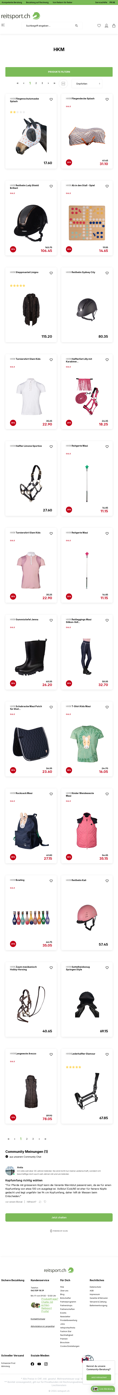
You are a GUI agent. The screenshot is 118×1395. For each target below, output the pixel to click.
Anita (20, 1167)
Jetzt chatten (59, 1217)
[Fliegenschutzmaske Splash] (31, 136)
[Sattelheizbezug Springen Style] (87, 1004)
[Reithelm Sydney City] (82, 276)
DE (113, 2)
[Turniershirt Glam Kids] (26, 363)
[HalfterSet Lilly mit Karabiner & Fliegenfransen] (87, 397)
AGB (92, 1290)
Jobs (62, 1324)
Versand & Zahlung (98, 1302)
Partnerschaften (67, 1309)
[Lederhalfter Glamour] (82, 1058)
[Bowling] (26, 884)
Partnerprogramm (68, 1302)
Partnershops (66, 1305)
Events (63, 1313)
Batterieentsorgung (98, 1305)
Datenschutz (95, 1287)
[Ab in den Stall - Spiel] (82, 189)
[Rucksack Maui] (26, 797)
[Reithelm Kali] (82, 884)
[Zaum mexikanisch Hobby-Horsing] (31, 1004)
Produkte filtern (59, 71)
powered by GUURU (60, 1231)
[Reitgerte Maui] (82, 450)
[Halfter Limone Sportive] (26, 450)
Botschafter (65, 1298)
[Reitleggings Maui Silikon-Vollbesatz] (87, 657)
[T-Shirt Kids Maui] (82, 710)
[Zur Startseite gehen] (20, 15)
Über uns (64, 1290)
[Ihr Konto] (106, 26)
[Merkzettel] (99, 26)
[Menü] (5, 25)
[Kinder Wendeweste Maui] (87, 831)
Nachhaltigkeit (66, 1335)
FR (111, 2)
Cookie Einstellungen (69, 1346)
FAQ (62, 1287)
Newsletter (65, 1316)
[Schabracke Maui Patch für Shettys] (31, 744)
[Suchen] (78, 25)
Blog (62, 1294)
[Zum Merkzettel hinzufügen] (51, 99)
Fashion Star (65, 1331)
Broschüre (64, 1342)
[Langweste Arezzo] (26, 1057)
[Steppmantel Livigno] (26, 276)
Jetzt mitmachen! (99, 1377)
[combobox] (47, 25)
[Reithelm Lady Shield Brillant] (31, 223)
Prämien (64, 1339)
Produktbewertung (68, 1320)
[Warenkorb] (113, 26)
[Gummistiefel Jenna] (26, 623)
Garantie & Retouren (99, 1298)
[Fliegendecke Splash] (82, 102)
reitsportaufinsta (67, 1328)
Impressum (95, 1294)
